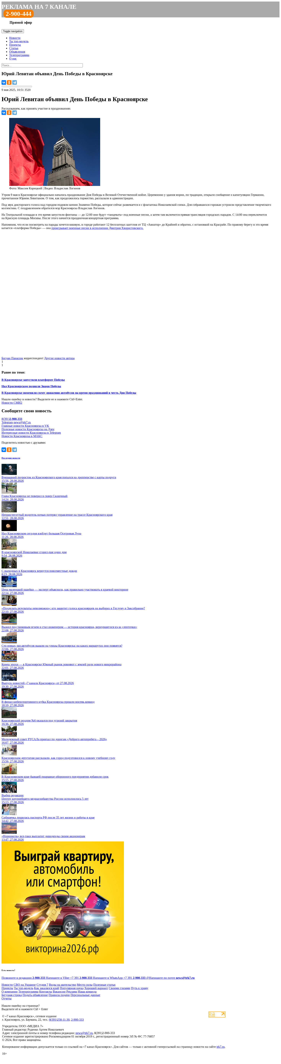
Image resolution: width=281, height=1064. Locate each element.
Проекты (15, 44)
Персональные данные (85, 995)
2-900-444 (18, 13)
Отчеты (6, 998)
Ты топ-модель (18, 41)
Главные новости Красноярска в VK (25, 425)
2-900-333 (77, 1019)
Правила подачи (59, 995)
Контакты (45, 991)
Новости (14, 38)
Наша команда (87, 991)
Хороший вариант (96, 988)
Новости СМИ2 (12, 402)
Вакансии (59, 991)
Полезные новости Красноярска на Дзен (28, 429)
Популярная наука (72, 988)
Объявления (17, 51)
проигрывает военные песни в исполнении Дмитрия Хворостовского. (97, 228)
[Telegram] (14, 82)
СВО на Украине (25, 984)
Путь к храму (139, 988)
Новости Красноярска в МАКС (22, 436)
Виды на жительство (62, 984)
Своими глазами (119, 988)
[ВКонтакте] (4, 82)
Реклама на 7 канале (39, 6)
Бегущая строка (12, 995)
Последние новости (11, 458)
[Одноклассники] (9, 82)
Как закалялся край (46, 988)
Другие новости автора (59, 358)
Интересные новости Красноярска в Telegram (31, 432)
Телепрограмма (19, 55)
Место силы (85, 984)
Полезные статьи (104, 984)
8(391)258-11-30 (59, 1019)
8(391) (12, 419)
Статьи (13, 48)
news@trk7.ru (22, 422)
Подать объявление (35, 995)
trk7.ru (221, 1046)
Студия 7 (42, 984)
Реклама (71, 991)
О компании (10, 991)
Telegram (7, 422)
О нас (13, 58)
